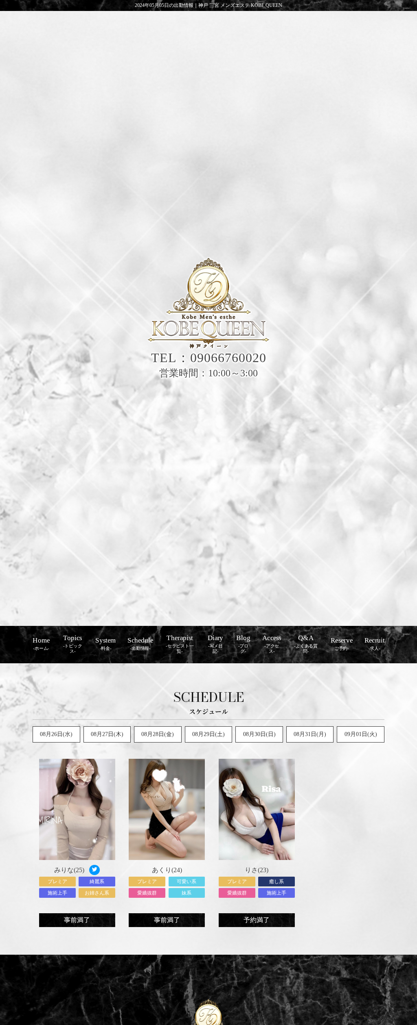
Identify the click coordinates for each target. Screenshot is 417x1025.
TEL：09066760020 (208, 357)
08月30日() (259, 734)
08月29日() (208, 734)
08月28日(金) (157, 734)
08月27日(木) (107, 734)
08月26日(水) (56, 734)
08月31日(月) (310, 734)
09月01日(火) (361, 734)
